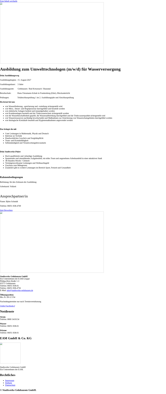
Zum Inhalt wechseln (8, 1)
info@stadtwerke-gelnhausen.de (20, 290)
